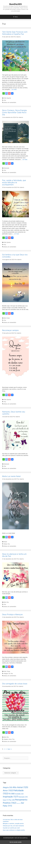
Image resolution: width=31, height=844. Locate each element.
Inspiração (10, 796)
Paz (5, 100)
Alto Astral (20, 787)
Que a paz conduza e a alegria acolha (14, 830)
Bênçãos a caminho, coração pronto (13, 823)
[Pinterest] (9, 93)
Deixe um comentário (10, 102)
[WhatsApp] (3, 93)
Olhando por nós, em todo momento (13, 825)
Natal (5, 541)
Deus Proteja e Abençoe (12, 614)
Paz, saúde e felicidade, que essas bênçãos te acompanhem (14, 182)
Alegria (6, 673)
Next (9, 749)
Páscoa (19, 803)
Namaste (6, 168)
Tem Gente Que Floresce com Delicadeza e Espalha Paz (14, 33)
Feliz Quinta (7, 242)
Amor (10, 739)
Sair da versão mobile (15, 842)
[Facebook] (6, 93)
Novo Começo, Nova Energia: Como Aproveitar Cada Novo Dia (14, 112)
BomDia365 (15, 4)
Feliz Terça (7, 671)
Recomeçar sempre (10, 330)
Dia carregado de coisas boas (14, 684)
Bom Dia (6, 602)
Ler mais (14, 89)
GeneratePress (24, 838)
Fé (9, 673)
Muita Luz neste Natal (11, 476)
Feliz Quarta (7, 98)
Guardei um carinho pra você (11, 828)
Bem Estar (7, 318)
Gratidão (19, 794)
